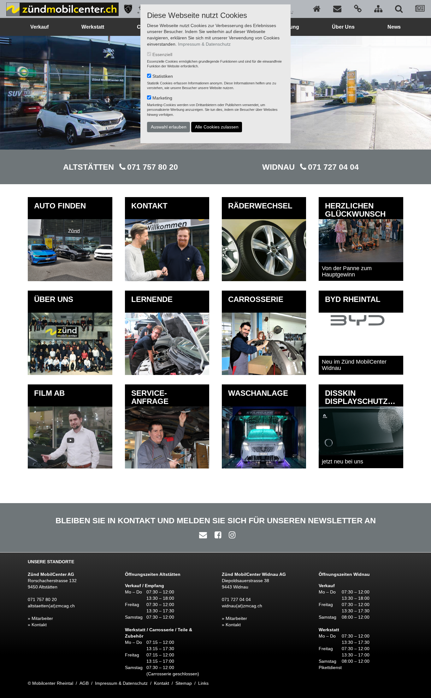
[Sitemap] (378, 9)
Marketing (162, 97)
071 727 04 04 (333, 166)
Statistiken (162, 76)
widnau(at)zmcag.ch (242, 605)
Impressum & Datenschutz (204, 44)
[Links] (358, 9)
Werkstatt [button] (92, 27)
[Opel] (140, 8)
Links (203, 683)
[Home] (317, 9)
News (394, 27)
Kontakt (161, 683)
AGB (84, 683)
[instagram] (230, 535)
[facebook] (216, 535)
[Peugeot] (126, 8)
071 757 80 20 (152, 166)
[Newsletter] (420, 9)
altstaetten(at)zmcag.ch (51, 605)
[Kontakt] (337, 9)
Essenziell (162, 54)
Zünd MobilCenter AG (51, 574)
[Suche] (399, 9)
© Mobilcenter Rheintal (50, 683)
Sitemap (183, 683)
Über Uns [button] (343, 27)
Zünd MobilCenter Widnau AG (254, 574)
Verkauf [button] (39, 27)
